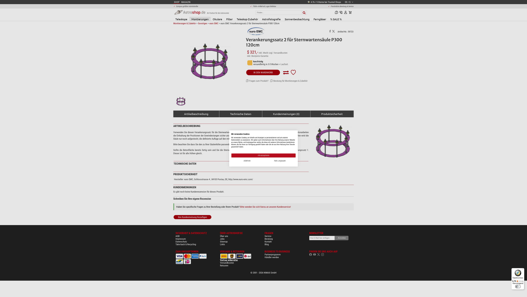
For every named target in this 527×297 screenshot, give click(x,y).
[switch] (518, 286)
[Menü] (522, 269)
